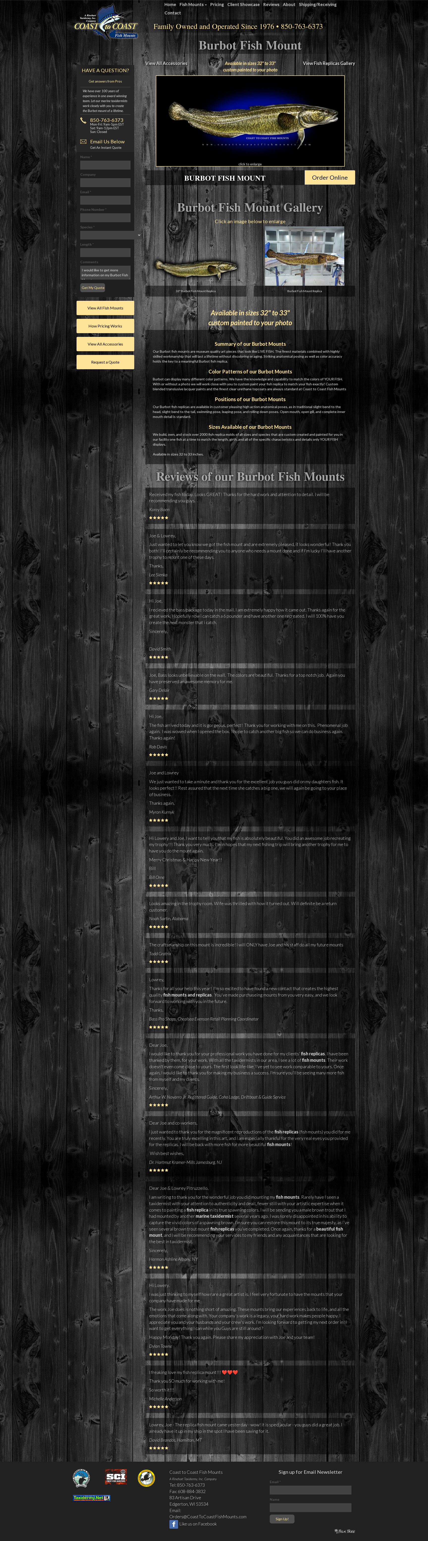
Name (86, 157)
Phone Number (93, 209)
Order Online (330, 177)
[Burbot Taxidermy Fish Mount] (250, 121)
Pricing (217, 4)
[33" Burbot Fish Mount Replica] (196, 271)
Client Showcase (243, 4)
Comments (89, 262)
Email (85, 192)
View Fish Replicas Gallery (329, 63)
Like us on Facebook (198, 1523)
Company (88, 174)
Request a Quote (105, 362)
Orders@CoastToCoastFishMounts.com (207, 1516)
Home (170, 4)
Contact (172, 12)
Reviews (271, 4)
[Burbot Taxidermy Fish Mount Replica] (304, 256)
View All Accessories (166, 63)
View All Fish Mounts (105, 307)
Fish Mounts (192, 4)
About (289, 4)
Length (87, 244)
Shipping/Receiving (318, 4)
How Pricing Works (105, 326)
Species (87, 227)
